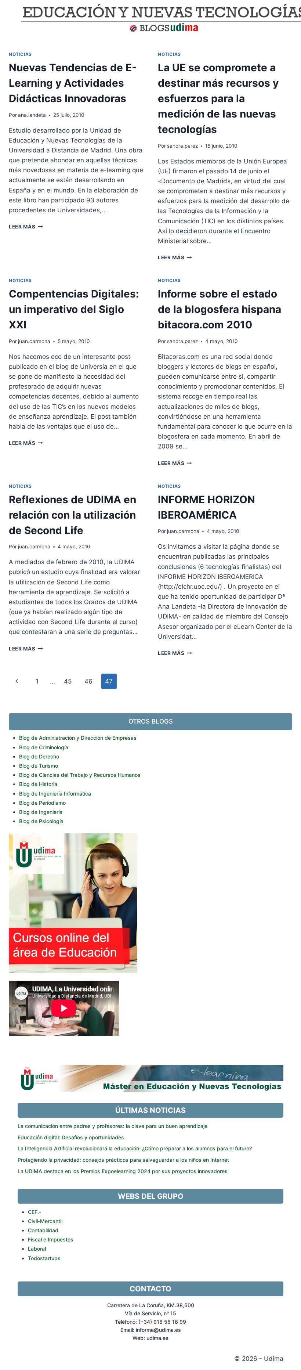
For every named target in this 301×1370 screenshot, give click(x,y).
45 (68, 681)
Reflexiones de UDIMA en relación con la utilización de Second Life (72, 515)
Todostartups (44, 1258)
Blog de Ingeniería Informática (55, 793)
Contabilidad (43, 1230)
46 (88, 681)
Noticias (20, 54)
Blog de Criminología (43, 747)
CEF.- (34, 1212)
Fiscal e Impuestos (50, 1239)
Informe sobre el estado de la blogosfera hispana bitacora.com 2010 (219, 309)
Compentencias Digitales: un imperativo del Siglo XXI (74, 309)
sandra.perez (182, 146)
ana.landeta (32, 115)
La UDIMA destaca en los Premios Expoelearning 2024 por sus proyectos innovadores (123, 1171)
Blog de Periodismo (42, 803)
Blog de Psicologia (41, 821)
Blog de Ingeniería (40, 812)
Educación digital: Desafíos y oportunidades (71, 1137)
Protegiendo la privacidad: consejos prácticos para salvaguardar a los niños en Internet (123, 1160)
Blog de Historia (38, 784)
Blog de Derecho (39, 756)
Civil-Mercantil (45, 1221)
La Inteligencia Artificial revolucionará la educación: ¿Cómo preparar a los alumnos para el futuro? (135, 1148)
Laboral (37, 1248)
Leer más (26, 227)
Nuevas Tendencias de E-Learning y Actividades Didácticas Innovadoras (73, 83)
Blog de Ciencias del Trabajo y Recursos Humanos (80, 775)
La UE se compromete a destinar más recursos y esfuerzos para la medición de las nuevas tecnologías (218, 98)
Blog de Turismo (38, 765)
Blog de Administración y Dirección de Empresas (78, 738)
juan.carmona (34, 341)
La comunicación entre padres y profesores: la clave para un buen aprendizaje (112, 1126)
